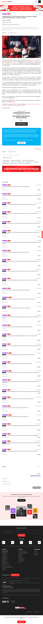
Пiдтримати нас (15, 575)
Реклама (20, 556)
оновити (38, 473)
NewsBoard (4, 558)
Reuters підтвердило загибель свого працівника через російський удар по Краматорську (23, 372)
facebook (35, 551)
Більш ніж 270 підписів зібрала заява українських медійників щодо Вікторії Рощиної (17, 326)
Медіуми (3, 569)
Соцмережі (37, 549)
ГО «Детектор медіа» (6, 566)
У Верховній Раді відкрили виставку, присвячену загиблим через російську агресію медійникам (19, 281)
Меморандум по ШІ (22, 553)
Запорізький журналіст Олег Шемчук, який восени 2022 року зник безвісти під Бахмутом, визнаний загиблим (21, 443)
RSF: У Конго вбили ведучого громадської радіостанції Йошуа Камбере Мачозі (16, 290)
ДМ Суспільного (5, 553)
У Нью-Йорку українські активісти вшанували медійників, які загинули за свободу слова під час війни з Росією (20, 317)
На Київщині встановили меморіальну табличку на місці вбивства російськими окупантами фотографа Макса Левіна (20, 382)
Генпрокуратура (6, 163)
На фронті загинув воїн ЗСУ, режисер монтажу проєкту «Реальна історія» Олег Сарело (23, 271)
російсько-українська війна (16, 160)
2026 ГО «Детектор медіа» (8, 587)
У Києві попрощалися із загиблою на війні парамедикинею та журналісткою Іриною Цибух (23, 391)
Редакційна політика (22, 551)
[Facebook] (9, 33)
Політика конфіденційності (24, 552)
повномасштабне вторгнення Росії (28, 160)
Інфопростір (4, 193)
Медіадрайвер (5, 557)
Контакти (20, 557)
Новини (9, 193)
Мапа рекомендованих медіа (7, 567)
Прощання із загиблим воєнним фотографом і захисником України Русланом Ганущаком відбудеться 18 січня (20, 233)
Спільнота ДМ (21, 500)
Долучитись (21, 142)
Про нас (21, 549)
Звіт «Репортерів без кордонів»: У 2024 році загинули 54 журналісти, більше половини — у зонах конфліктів (21, 262)
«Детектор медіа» (37, 148)
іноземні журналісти (27, 163)
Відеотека (4, 561)
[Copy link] (14, 33)
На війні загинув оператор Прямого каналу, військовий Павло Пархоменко (20, 354)
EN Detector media (5, 563)
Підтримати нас (22, 558)
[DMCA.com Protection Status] (17, 608)
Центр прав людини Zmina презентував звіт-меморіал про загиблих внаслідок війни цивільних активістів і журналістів (21, 243)
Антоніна (3, 564)
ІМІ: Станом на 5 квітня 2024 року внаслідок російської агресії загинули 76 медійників (22, 435)
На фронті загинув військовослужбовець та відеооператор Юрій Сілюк (15, 407)
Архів (20, 562)
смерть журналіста (6, 160)
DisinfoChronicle (5, 559)
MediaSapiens (4, 552)
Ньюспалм (4, 568)
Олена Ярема (8, 20)
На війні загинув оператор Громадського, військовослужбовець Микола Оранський (22, 451)
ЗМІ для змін (4, 554)
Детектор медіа (5, 551)
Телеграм (36, 553)
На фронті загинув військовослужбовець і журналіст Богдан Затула (19, 363)
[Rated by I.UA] (26, 608)
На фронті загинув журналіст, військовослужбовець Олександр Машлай (20, 398)
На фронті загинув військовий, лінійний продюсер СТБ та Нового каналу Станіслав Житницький (19, 336)
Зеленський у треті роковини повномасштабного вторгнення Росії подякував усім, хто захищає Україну (20, 214)
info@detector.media (7, 586)
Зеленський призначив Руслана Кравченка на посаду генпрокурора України (15, 186)
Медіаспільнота (5, 297)
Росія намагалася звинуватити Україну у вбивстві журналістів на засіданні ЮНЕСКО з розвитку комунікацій (21, 195)
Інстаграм (36, 554)
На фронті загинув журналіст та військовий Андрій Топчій (17, 416)
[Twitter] (12, 33)
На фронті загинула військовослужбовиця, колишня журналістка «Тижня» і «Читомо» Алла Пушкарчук (21, 426)
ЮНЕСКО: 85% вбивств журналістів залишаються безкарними (18, 307)
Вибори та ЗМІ (5, 562)
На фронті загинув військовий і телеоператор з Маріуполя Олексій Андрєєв (21, 298)
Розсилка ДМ (21, 561)
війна (20, 163)
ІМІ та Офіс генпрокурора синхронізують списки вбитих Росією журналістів (15, 252)
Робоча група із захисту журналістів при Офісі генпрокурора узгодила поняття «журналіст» (23, 223)
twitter (35, 552)
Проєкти (4, 549)
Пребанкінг (4, 556)
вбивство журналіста (14, 163)
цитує (3, 65)
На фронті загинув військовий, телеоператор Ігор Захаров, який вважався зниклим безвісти (24, 345)
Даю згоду (21, 621)
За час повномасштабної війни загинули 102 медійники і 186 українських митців (21, 204)
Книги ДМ (20, 554)
